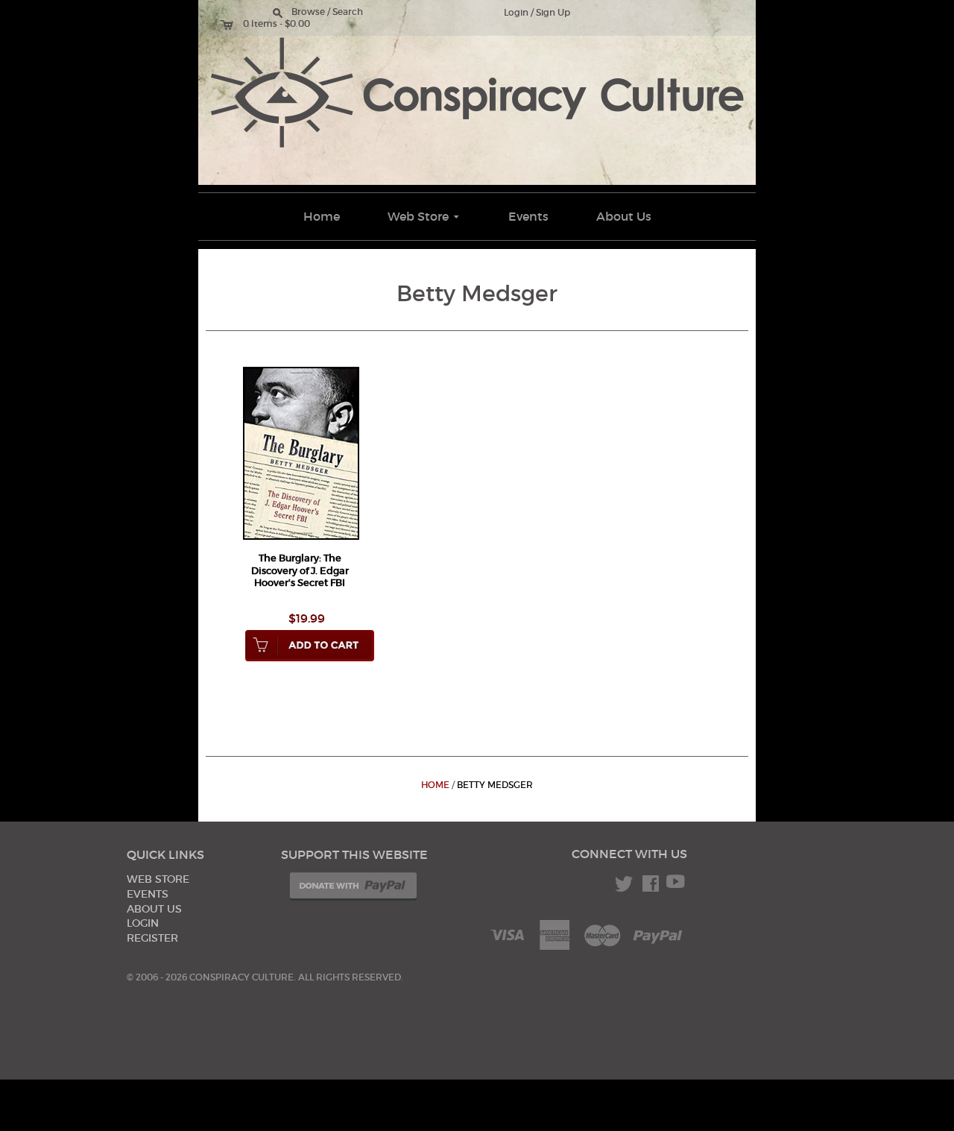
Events (528, 216)
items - (267, 24)
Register (152, 938)
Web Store (425, 216)
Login (516, 12)
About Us (623, 216)
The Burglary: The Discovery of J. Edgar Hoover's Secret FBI (300, 570)
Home (321, 216)
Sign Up (553, 12)
